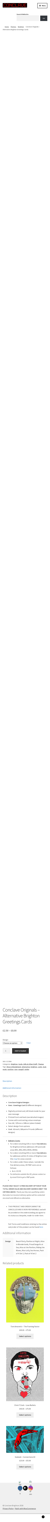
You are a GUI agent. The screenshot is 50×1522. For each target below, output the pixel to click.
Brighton (21, 27)
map (15, 1159)
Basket (38, 1516)
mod (44, 1067)
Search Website (22, 14)
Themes (13, 27)
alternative (26, 1067)
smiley (26, 1069)
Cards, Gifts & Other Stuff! (27, 1064)
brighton (34, 1067)
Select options (25, 1336)
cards (40, 1067)
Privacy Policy (8, 1508)
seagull (21, 1069)
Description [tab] (7, 1081)
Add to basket (20, 1051)
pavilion (10, 1069)
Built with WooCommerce (25, 1508)
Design (5, 1040)
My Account (8, 1518)
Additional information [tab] (12, 1088)
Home (7, 27)
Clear (29, 1043)
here (41, 1227)
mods (5, 1069)
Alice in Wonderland (14, 1067)
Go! (44, 18)
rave (15, 1069)
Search (25, 1518)
